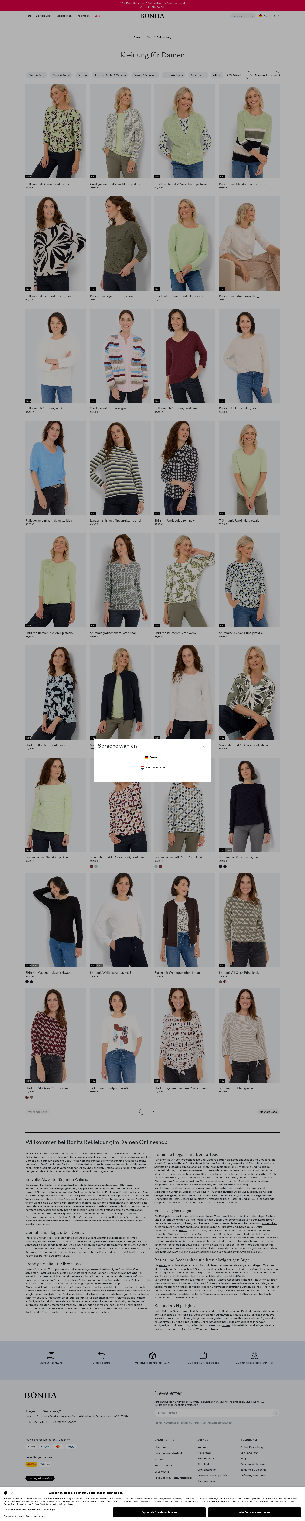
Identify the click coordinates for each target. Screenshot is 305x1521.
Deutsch (155, 757)
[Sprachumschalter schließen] (204, 747)
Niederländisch (155, 767)
